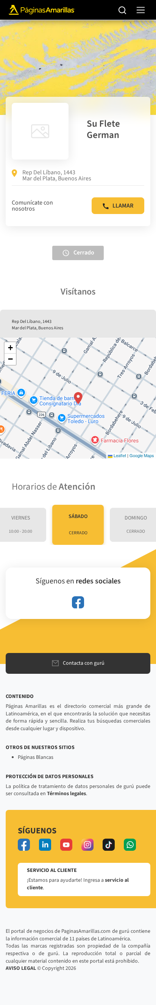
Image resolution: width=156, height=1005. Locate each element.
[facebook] (78, 602)
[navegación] (140, 10)
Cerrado (83, 252)
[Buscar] (122, 10)
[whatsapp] (130, 845)
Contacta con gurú (84, 663)
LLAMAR (122, 206)
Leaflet (119, 455)
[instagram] (87, 845)
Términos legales (66, 793)
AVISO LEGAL (21, 968)
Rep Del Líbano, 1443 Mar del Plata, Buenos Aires (56, 175)
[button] (78, 398)
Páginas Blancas (35, 757)
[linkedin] (45, 845)
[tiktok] (109, 845)
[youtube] (66, 845)
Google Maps (141, 455)
